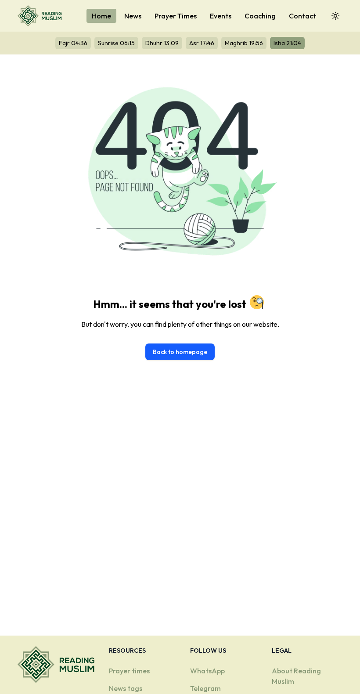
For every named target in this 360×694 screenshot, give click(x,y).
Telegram (205, 688)
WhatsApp (207, 670)
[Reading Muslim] (41, 15)
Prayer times (129, 670)
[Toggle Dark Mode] (335, 16)
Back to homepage (180, 352)
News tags (125, 688)
